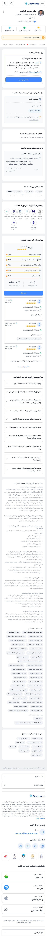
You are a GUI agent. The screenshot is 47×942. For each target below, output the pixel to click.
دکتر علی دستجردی (37, 755)
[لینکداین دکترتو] (28, 846)
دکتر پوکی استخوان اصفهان (19, 673)
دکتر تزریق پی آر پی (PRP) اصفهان (31, 541)
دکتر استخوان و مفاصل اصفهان (34, 694)
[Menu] (42, 3)
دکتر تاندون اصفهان (37, 657)
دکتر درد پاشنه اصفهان (17, 645)
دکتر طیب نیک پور (37, 747)
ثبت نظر (23, 293)
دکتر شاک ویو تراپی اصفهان (16, 665)
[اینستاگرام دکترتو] (42, 846)
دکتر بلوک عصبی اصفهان (35, 682)
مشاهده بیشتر (40, 818)
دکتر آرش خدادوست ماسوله (35, 743)
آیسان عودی (13, 747)
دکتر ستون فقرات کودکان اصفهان (15, 653)
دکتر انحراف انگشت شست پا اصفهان (32, 702)
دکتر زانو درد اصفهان (36, 710)
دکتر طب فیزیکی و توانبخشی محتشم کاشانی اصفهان (28, 723)
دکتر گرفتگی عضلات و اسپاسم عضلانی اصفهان (30, 661)
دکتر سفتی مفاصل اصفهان (35, 686)
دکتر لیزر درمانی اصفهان (20, 677)
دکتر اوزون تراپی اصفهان (34, 544)
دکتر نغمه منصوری (37, 738)
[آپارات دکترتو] (21, 846)
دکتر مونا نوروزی (20, 743)
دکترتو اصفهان (38, 719)
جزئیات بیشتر (34, 120)
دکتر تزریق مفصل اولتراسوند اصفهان (18, 710)
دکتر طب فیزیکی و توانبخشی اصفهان (30, 521)
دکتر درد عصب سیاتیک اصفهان (18, 649)
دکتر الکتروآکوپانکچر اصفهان (15, 694)
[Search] (11, 3)
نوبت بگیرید (25, 79)
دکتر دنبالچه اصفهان (36, 706)
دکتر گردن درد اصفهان (34, 536)
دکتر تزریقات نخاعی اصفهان (35, 653)
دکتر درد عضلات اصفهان (18, 686)
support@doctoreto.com (26, 833)
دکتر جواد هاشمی (23, 751)
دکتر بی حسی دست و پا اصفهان (18, 690)
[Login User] (4, 3)
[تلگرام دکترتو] (35, 846)
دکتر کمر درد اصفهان (22, 657)
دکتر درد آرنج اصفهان (36, 690)
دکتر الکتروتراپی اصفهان (36, 673)
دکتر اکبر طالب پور (24, 747)
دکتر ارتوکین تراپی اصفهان (35, 669)
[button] (3, 12)
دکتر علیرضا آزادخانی (23, 738)
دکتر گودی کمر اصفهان (36, 698)
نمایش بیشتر (24, 366)
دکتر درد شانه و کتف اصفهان (34, 665)
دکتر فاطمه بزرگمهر (37, 751)
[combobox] (3, 11)
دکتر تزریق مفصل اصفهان (20, 706)
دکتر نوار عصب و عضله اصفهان (32, 547)
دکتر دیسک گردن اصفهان (34, 539)
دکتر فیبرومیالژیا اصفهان (19, 682)
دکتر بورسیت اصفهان (13, 702)
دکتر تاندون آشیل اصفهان (19, 698)
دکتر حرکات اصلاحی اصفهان (34, 645)
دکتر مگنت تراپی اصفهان (18, 669)
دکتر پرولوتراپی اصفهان (36, 649)
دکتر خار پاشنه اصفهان (36, 677)
